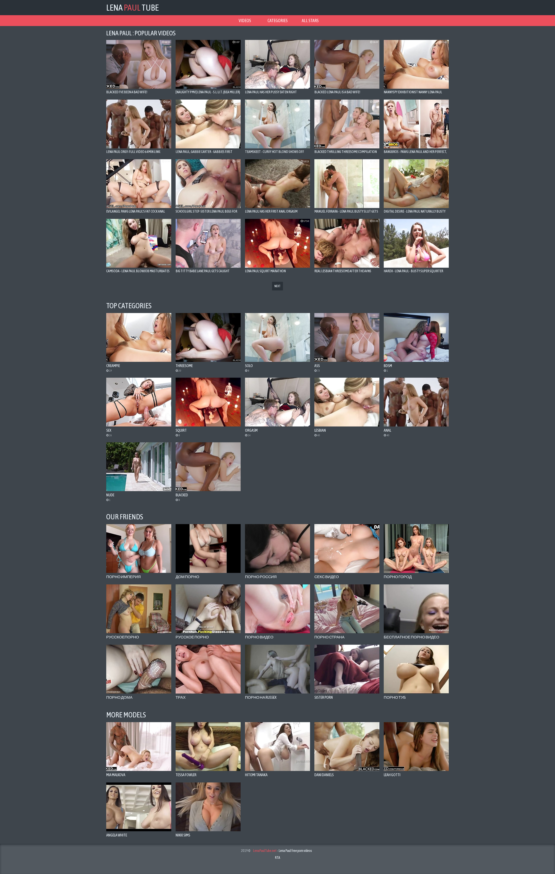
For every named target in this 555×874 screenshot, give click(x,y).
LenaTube (132, 7)
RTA (277, 857)
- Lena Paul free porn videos (282, 851)
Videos (245, 20)
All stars (310, 20)
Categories (278, 20)
